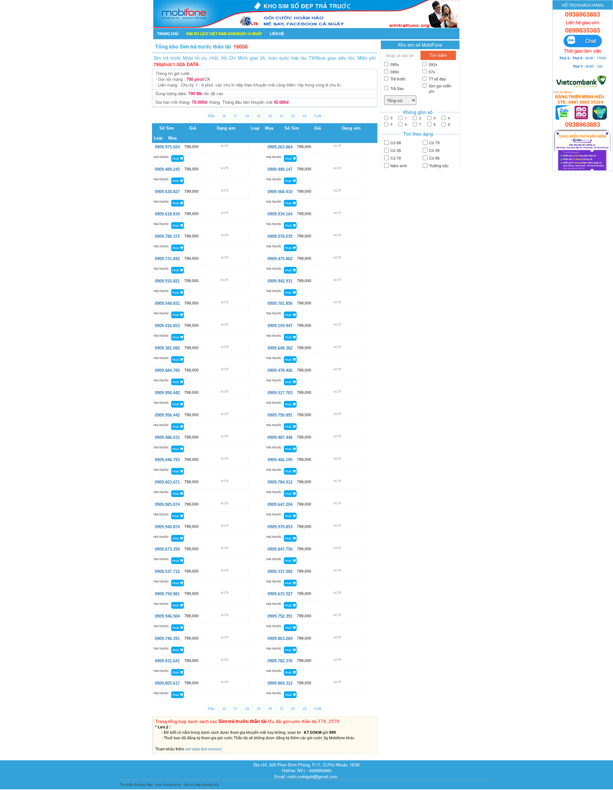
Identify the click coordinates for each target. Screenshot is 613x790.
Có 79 (434, 142)
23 (304, 116)
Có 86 (434, 158)
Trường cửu (439, 165)
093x (433, 64)
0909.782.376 (280, 660)
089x (394, 71)
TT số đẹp (437, 78)
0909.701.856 (280, 303)
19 (259, 116)
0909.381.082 (167, 348)
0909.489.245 (167, 169)
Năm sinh (398, 165)
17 (236, 116)
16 (224, 116)
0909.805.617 (167, 683)
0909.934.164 (280, 214)
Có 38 (395, 150)
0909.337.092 (280, 571)
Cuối (317, 116)
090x (394, 64)
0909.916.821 (167, 281)
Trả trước (397, 78)
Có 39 (434, 150)
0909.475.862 (280, 258)
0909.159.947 (280, 325)
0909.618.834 (167, 214)
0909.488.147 (280, 169)
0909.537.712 (167, 571)
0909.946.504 (167, 616)
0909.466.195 (280, 459)
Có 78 (395, 158)
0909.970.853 (280, 526)
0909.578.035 (280, 236)
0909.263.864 (280, 147)
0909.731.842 (167, 258)
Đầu (211, 116)
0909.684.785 (167, 370)
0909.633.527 (280, 593)
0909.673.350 (167, 549)
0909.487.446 (280, 437)
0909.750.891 (280, 415)
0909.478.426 (280, 370)
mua (176, 158)
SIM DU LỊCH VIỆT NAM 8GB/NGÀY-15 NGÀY (224, 33)
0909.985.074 (167, 504)
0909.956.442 (167, 415)
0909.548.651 (167, 303)
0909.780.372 (167, 236)
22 (293, 116)
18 (247, 116)
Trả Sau (397, 88)
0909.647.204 (280, 504)
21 (282, 116)
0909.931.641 (167, 660)
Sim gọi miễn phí (440, 88)
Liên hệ (277, 33)
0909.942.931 (280, 281)
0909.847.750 (280, 549)
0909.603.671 (167, 482)
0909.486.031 (167, 437)
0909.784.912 (280, 482)
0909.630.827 (167, 191)
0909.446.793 (167, 459)
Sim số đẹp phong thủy (201, 784)
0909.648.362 (280, 348)
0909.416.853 (167, 325)
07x (432, 71)
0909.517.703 (280, 392)
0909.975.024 (167, 147)
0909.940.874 (167, 526)
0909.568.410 (280, 191)
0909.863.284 (280, 638)
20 (270, 116)
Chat (587, 40)
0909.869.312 (280, 683)
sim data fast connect (203, 749)
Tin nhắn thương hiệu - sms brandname (150, 784)
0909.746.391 (167, 638)
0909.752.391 (280, 616)
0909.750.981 (167, 593)
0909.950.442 (167, 392)
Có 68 (395, 142)
